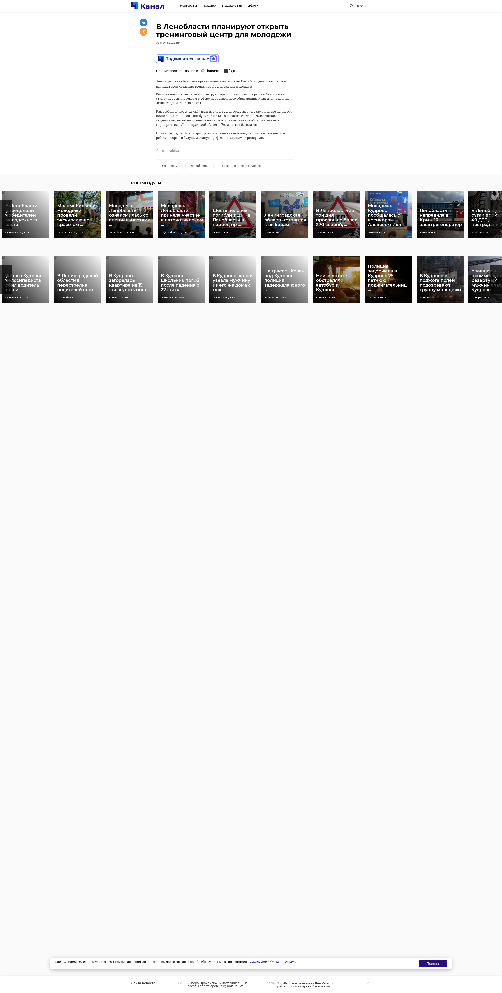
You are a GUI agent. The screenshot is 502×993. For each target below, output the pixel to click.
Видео (209, 6)
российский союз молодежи (243, 166)
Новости (188, 6)
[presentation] (6, 214)
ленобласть (199, 166)
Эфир (253, 6)
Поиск (362, 6)
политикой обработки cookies (273, 962)
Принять (433, 963)
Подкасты (232, 6)
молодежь (169, 166)
